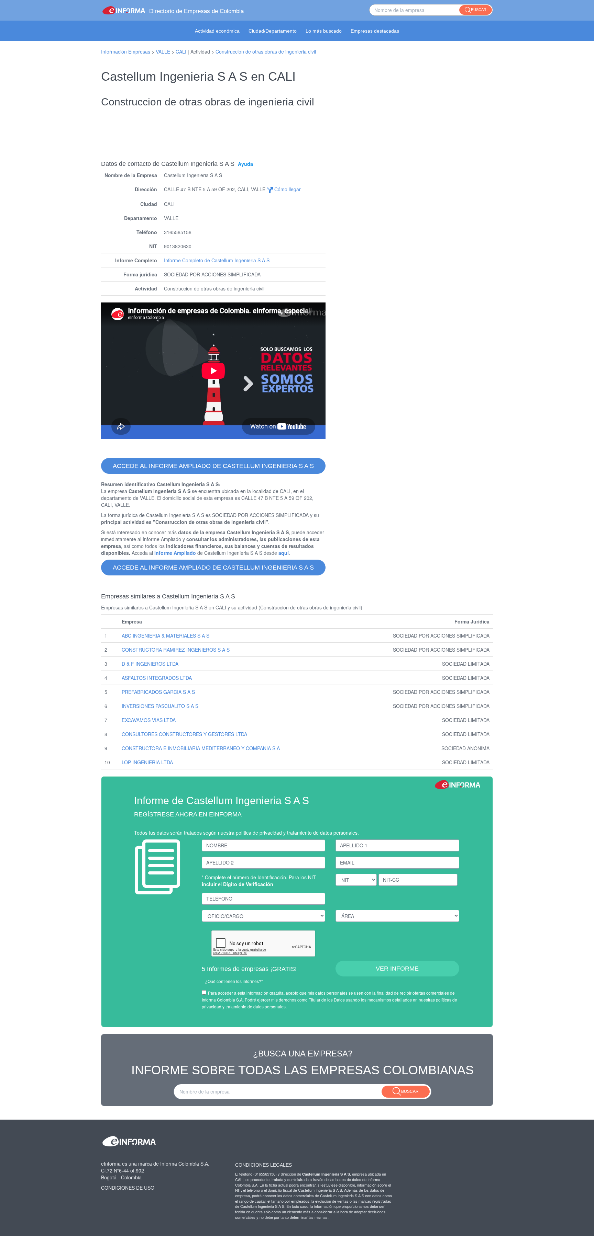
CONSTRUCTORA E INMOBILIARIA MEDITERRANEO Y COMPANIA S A (201, 748)
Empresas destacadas (375, 31)
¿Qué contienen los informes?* (234, 981)
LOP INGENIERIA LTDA (147, 762)
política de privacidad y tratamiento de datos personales (297, 832)
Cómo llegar (287, 189)
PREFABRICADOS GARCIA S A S (158, 691)
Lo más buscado (324, 31)
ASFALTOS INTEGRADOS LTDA (157, 677)
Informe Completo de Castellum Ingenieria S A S (217, 260)
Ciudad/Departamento (273, 31)
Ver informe (397, 968)
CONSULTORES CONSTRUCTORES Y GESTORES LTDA (184, 734)
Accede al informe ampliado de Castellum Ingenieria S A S (213, 465)
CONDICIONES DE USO (127, 1187)
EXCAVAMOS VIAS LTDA (149, 720)
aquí (283, 552)
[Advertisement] (297, 129)
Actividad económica (217, 31)
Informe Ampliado (175, 552)
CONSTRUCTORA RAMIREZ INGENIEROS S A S (176, 649)
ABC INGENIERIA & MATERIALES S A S (165, 635)
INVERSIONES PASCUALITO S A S (160, 705)
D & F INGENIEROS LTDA (150, 663)
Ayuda (245, 163)
